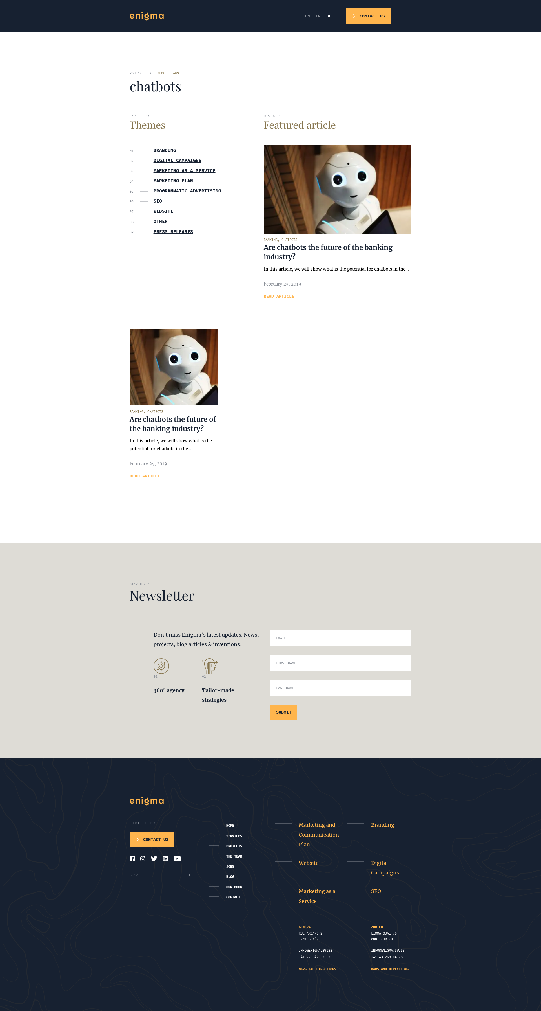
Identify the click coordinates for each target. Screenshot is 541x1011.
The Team (234, 856)
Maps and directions (317, 969)
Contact (233, 897)
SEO (158, 201)
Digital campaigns (177, 160)
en (307, 16)
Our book (234, 887)
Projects (234, 846)
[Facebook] (132, 858)
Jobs (230, 867)
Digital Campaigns (385, 868)
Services (234, 836)
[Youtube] (177, 858)
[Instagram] (142, 858)
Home (230, 826)
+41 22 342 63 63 (314, 957)
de (328, 16)
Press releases (173, 231)
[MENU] (405, 16)
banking (271, 240)
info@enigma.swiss (315, 951)
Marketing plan (173, 181)
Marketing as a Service (185, 170)
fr (318, 16)
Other (161, 221)
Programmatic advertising (187, 191)
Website (163, 211)
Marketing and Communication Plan (319, 834)
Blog (230, 877)
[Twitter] (154, 858)
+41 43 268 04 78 (387, 957)
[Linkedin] (165, 858)
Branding (165, 150)
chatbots (289, 240)
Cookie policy (142, 823)
